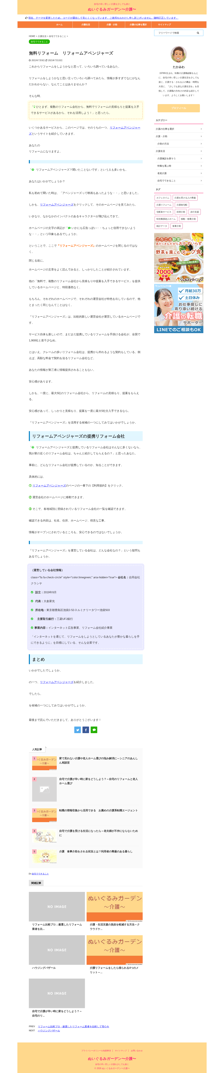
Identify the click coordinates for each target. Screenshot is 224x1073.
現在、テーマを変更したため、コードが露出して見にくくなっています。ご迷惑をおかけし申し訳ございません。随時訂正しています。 (81, 17)
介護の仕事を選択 (138, 24)
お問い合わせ (137, 1051)
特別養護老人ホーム (166, 219)
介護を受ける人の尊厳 (185, 198)
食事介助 (176, 226)
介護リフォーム (163, 205)
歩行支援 (194, 212)
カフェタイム (162, 198)
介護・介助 (112, 24)
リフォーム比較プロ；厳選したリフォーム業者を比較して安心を (73, 1026)
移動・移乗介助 (188, 219)
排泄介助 (181, 212)
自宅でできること (40, 874)
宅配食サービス (163, 212)
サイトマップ (164, 24)
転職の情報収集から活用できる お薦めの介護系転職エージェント (98, 810)
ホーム (59, 24)
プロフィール (178, 108)
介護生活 (85, 24)
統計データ (161, 226)
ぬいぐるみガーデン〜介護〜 (112, 9)
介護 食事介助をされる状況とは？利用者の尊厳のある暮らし (96, 851)
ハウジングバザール (44, 967)
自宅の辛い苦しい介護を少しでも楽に (112, 1064)
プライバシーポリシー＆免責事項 (96, 1051)
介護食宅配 (182, 205)
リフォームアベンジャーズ (56, 204)
